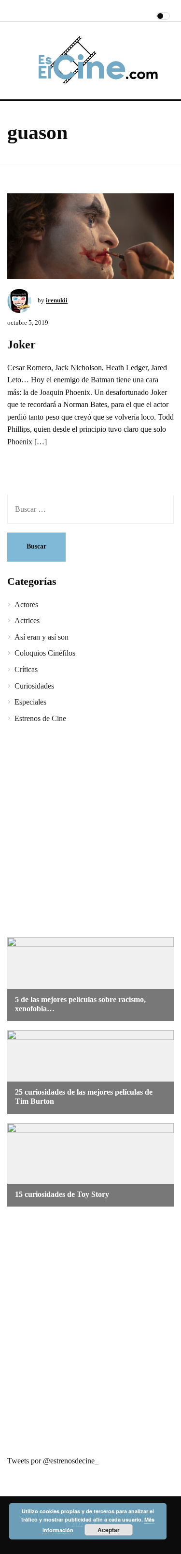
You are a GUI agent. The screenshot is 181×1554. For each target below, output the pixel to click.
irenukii (57, 300)
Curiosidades (34, 686)
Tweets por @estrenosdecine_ (52, 1461)
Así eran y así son (41, 637)
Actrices (27, 620)
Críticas (26, 669)
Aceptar (108, 1529)
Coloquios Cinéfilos (44, 653)
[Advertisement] (90, 832)
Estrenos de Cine (40, 718)
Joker (21, 344)
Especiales (30, 702)
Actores (26, 604)
